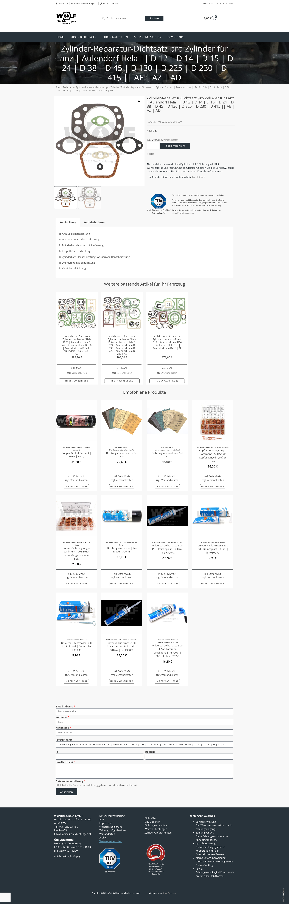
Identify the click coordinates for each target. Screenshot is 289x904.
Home (60, 37)
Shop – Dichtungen (83, 37)
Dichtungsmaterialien (156, 825)
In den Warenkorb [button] (76, 381)
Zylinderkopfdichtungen (158, 832)
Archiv (102, 837)
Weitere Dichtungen (155, 829)
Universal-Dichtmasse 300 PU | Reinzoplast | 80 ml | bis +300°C (212, 549)
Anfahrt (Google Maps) (67, 856)
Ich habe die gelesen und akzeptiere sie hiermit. (98, 785)
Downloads (176, 37)
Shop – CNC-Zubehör (147, 37)
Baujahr (150, 752)
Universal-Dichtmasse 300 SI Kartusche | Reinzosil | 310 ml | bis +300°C (122, 646)
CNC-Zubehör (152, 821)
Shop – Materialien (115, 37)
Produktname (64, 739)
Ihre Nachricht (65, 762)
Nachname (63, 727)
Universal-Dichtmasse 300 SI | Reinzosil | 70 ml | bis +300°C (76, 646)
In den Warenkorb (175, 145)
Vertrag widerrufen (110, 841)
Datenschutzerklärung (70, 781)
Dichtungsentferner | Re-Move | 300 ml (122, 549)
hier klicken (198, 177)
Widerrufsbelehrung (110, 826)
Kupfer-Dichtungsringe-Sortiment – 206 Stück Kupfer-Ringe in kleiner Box (76, 553)
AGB (101, 819)
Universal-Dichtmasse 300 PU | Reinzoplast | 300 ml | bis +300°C (167, 549)
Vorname (61, 717)
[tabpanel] (144, 252)
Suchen (154, 18)
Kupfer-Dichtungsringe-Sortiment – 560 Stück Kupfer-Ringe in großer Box (212, 456)
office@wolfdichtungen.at (183, 213)
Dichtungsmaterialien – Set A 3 (121, 454)
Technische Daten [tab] (94, 222)
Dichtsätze (68, 87)
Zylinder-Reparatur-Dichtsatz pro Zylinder (97, 87)
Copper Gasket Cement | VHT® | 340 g (76, 454)
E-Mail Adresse (65, 706)
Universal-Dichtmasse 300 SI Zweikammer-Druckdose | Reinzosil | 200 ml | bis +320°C (167, 651)
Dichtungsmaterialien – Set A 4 (167, 454)
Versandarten (107, 834)
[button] (139, 101)
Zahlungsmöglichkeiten (112, 830)
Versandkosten (170, 139)
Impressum (105, 823)
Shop (58, 87)
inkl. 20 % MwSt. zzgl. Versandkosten (76, 673)
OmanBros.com (169, 893)
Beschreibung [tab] (68, 222)
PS (57, 752)
